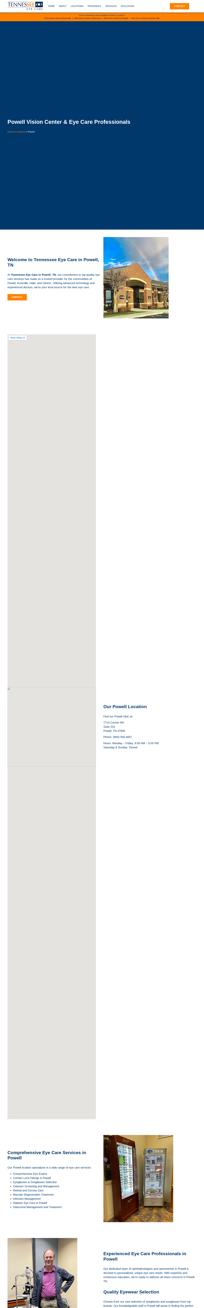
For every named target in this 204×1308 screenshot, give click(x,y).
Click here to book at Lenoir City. (145, 18)
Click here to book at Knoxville (57, 18)
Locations (77, 6)
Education (127, 6)
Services (111, 6)
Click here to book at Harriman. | (89, 18)
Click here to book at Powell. (116, 18)
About (63, 6)
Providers (94, 6)
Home (51, 6)
